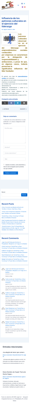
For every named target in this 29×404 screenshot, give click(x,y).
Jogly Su (4, 242)
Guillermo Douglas (6, 250)
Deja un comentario (7, 355)
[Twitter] (24, 3)
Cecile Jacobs (5, 246)
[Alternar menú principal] (18, 5)
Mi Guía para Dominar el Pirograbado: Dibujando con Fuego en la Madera (15, 270)
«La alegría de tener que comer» (14, 352)
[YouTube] (25, 7)
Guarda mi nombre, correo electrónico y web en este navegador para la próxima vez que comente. (14, 166)
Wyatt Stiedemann (6, 255)
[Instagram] (22, 7)
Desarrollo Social (17, 355)
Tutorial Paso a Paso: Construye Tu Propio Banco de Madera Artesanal (15, 280)
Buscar (3, 192)
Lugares (23, 376)
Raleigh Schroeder (6, 259)
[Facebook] (22, 3)
